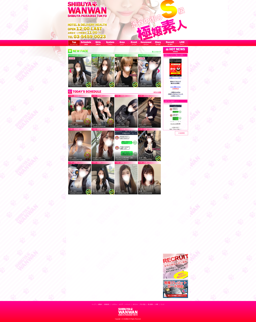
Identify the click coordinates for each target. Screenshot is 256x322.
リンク (162, 304)
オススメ (135, 304)
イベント (127, 304)
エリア (121, 304)
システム (114, 304)
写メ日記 (143, 304)
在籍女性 (106, 304)
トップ (94, 304)
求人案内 (150, 304)
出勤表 (100, 304)
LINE (156, 304)
